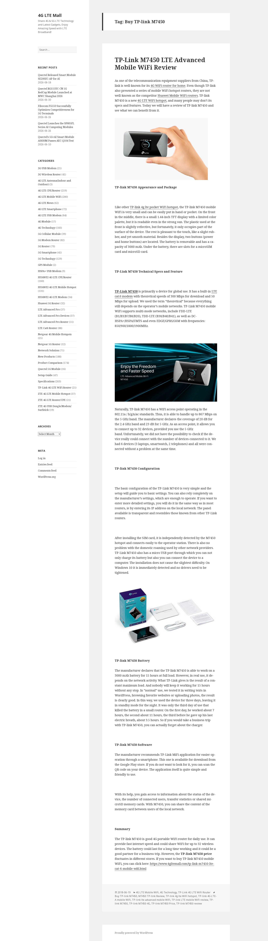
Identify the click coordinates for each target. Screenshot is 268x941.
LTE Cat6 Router (47, 328)
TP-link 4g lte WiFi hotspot (181, 896)
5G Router (44, 246)
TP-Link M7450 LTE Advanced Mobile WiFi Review (160, 63)
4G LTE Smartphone (50, 209)
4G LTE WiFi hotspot (151, 101)
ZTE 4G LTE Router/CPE (52, 400)
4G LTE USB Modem (49, 215)
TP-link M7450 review (189, 903)
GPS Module (45, 265)
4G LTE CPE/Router (49, 190)
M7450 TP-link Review (151, 896)
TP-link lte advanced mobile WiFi (151, 900)
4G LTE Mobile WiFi (49, 196)
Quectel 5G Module (49, 369)
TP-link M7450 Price (163, 903)
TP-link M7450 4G (139, 903)
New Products (46, 356)
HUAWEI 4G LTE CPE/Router (54, 277)
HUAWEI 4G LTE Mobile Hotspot (57, 287)
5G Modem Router (48, 240)
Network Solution (48, 350)
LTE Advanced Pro (49, 309)
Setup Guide (45, 375)
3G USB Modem (47, 168)
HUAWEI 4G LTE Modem (52, 297)
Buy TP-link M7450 (126, 896)
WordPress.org (47, 476)
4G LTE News (46, 203)
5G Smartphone (47, 252)
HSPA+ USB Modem (49, 271)
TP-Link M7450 (126, 291)
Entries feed (45, 464)
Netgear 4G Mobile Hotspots (54, 334)
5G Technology (46, 258)
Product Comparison (50, 362)
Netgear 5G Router (49, 344)
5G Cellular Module (49, 234)
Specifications (46, 381)
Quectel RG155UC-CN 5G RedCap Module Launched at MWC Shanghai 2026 (55, 92)
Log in (41, 458)
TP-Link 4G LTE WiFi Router (54, 387)
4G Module (44, 221)
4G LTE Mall (50, 15)
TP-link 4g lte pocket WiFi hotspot (154, 207)
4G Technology (46, 227)
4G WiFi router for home (168, 86)
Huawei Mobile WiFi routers (178, 96)
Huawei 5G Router (49, 303)
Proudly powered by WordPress (134, 932)
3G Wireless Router (49, 174)
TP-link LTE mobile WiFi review (190, 900)
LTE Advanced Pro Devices (53, 315)
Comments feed (47, 470)
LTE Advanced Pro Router (53, 322)
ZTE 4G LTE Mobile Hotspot (54, 393)
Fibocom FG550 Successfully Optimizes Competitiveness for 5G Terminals (56, 109)
